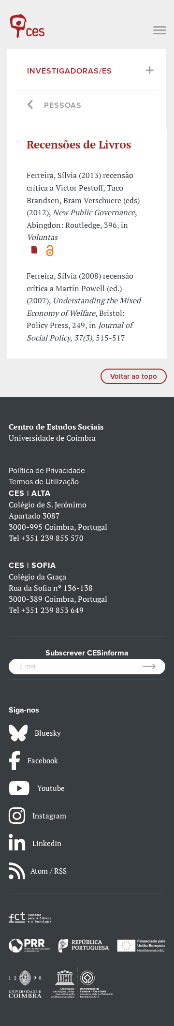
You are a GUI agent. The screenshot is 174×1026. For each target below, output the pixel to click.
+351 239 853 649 (52, 610)
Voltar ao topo (133, 376)
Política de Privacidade (47, 471)
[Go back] (30, 106)
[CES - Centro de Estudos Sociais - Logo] (27, 21)
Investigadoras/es (69, 71)
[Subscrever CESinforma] (154, 666)
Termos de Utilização (44, 482)
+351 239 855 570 (52, 538)
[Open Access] (50, 249)
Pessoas (63, 105)
